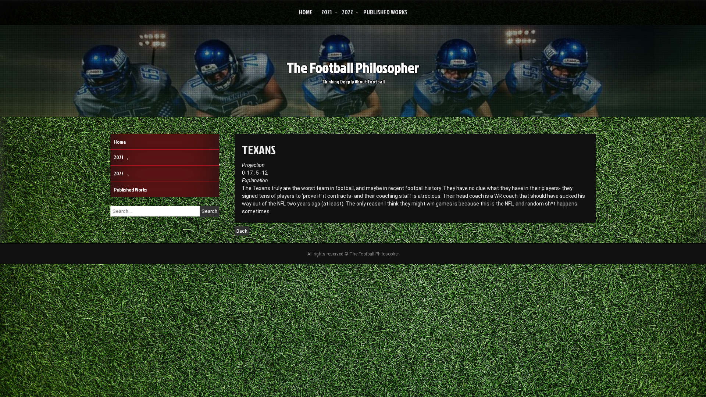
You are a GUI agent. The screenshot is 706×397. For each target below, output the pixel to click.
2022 (347, 12)
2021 (326, 12)
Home (306, 12)
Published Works (385, 12)
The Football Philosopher (353, 67)
